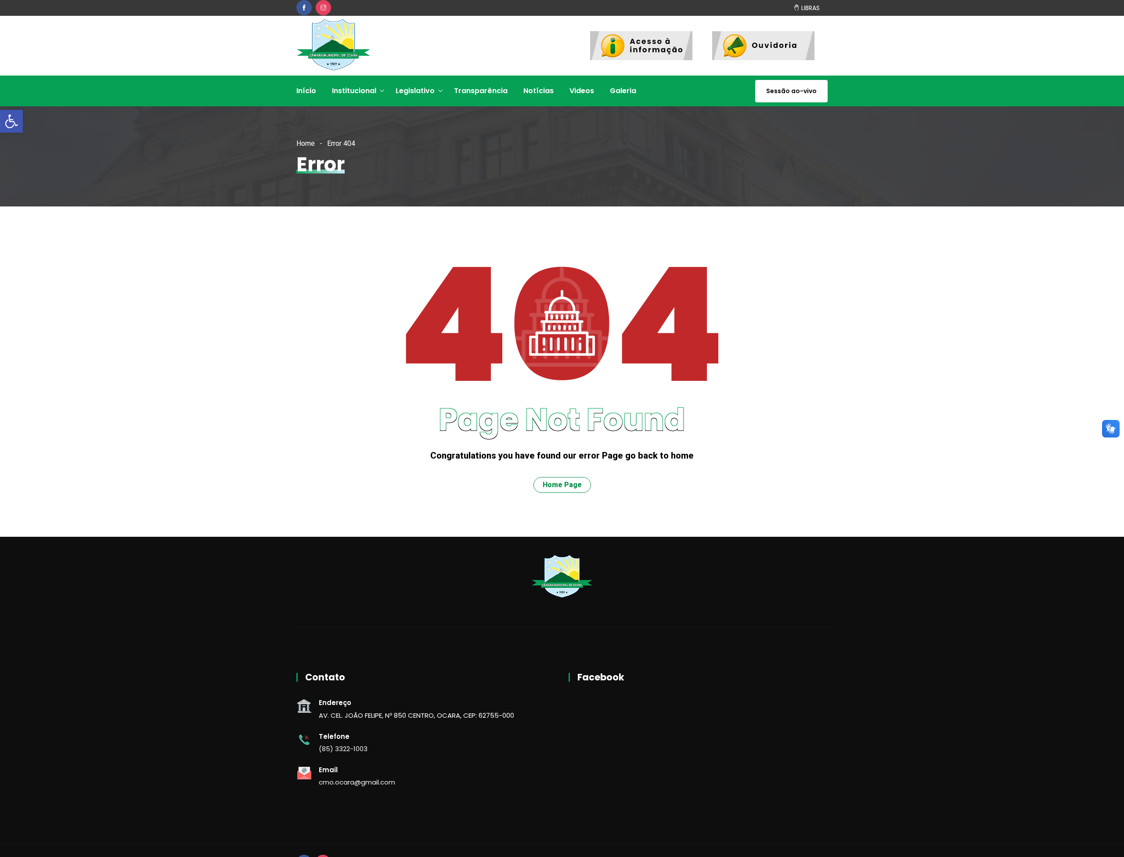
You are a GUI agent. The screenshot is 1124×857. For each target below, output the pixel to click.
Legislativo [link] (415, 91)
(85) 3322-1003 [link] (343, 748)
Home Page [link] (562, 485)
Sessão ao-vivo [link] (791, 91)
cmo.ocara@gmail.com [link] (357, 782)
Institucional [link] (354, 91)
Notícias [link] (538, 91)
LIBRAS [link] (810, 7)
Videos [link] (581, 91)
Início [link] (306, 91)
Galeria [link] (623, 91)
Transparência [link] (481, 91)
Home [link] (305, 143)
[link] (11, 121)
